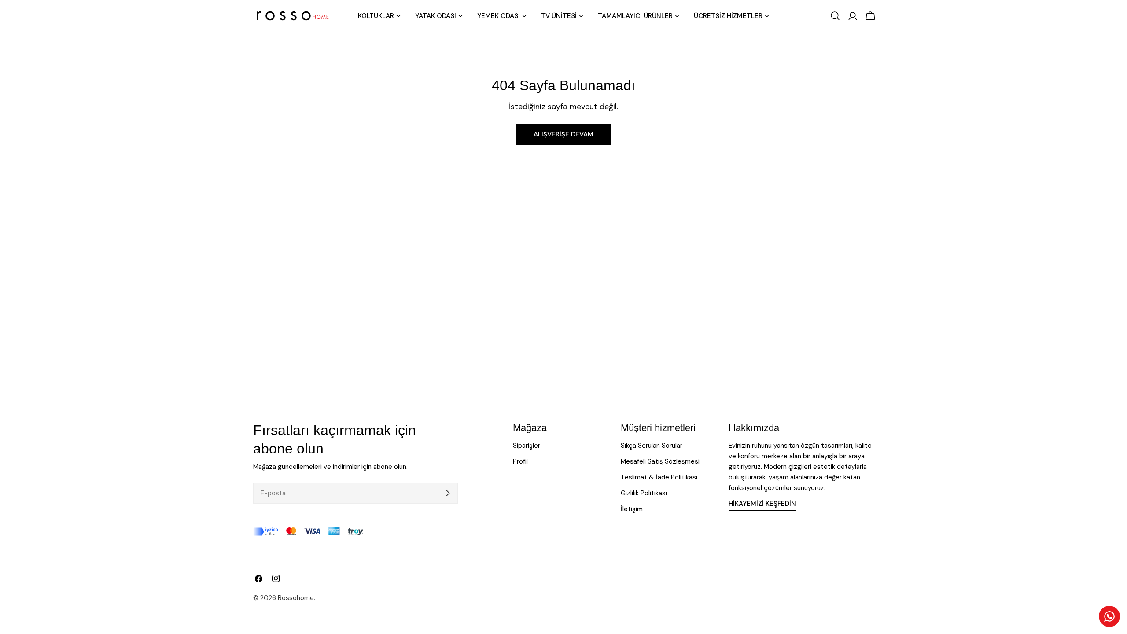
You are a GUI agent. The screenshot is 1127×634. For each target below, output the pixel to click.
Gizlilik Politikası (644, 493)
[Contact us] (1109, 616)
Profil (520, 461)
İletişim (632, 509)
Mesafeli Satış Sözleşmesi (660, 461)
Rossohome (296, 597)
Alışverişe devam (563, 134)
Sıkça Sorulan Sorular (651, 445)
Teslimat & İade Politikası (659, 477)
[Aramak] (835, 16)
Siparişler (526, 445)
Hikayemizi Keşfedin (762, 503)
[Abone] (447, 493)
